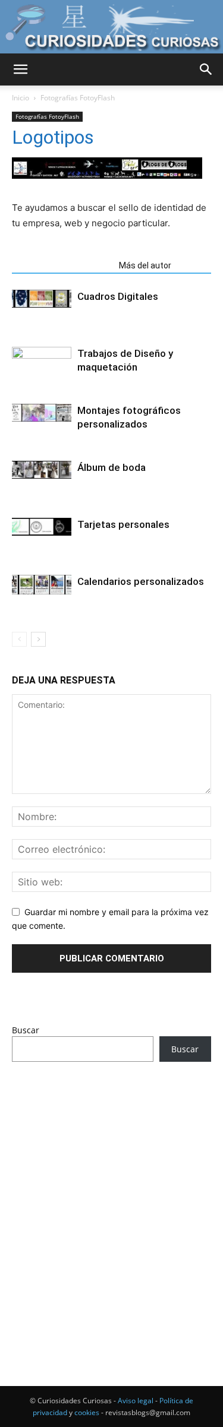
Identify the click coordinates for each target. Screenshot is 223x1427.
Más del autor (145, 265)
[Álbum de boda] (41, 469)
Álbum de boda (111, 467)
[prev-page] (19, 639)
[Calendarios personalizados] (41, 584)
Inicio (20, 98)
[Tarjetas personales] (41, 526)
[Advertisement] (111, 1201)
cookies (86, 1412)
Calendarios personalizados (140, 581)
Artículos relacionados (62, 265)
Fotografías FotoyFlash (77, 98)
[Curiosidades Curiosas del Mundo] (111, 27)
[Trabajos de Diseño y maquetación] (41, 355)
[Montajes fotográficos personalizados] (41, 412)
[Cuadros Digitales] (41, 298)
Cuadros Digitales (117, 296)
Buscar (25, 1030)
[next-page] (38, 639)
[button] (20, 69)
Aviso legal (135, 1401)
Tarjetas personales (123, 524)
